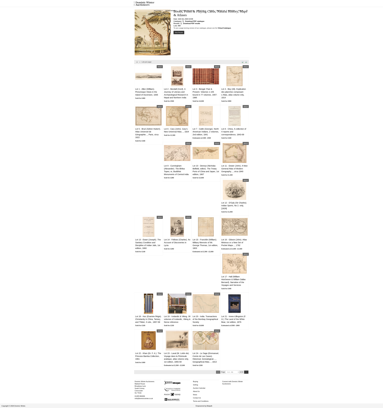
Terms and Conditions (200, 401)
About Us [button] (201, 10)
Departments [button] (170, 10)
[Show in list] (243, 61)
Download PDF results (191, 23)
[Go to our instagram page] (236, 387)
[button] (247, 10)
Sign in (240, 10)
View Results (179, 32)
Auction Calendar (199, 388)
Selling (195, 385)
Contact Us (220, 10)
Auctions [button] (157, 10)
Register (231, 10)
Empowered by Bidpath (204, 406)
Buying (195, 381)
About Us (196, 391)
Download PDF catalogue (194, 21)
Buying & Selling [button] (186, 10)
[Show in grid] (246, 61)
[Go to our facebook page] (224, 387)
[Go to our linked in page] (228, 387)
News (211, 10)
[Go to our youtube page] (232, 387)
